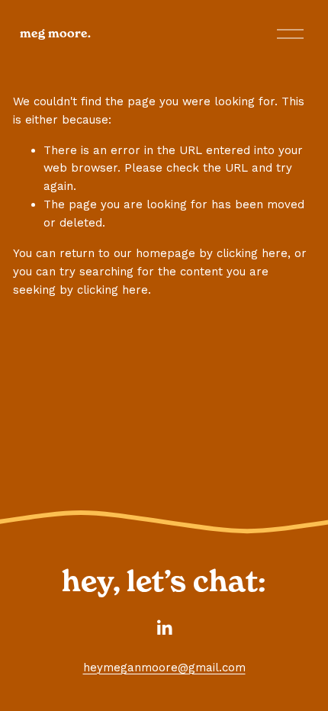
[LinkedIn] (164, 628)
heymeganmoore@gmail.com (164, 667)
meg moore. (55, 33)
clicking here (252, 253)
